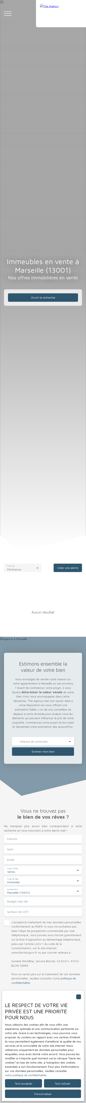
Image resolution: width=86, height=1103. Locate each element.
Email (10, 859)
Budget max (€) (17, 901)
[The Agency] (61, 13)
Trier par (11, 566)
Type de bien (13, 878)
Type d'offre (12, 868)
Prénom (12, 839)
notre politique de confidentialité (25, 1075)
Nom (10, 849)
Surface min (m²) (18, 911)
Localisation (12, 889)
